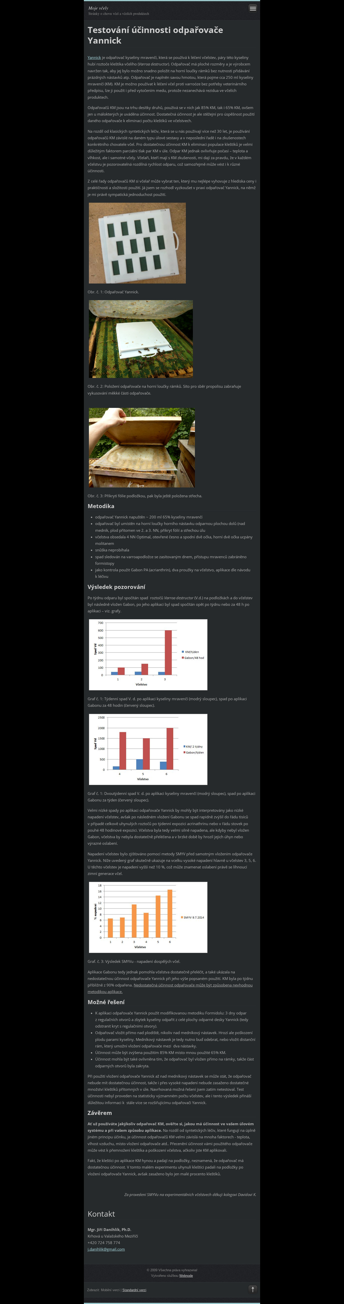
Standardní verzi (134, 1290)
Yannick (94, 57)
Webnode (186, 1276)
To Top (253, 1289)
